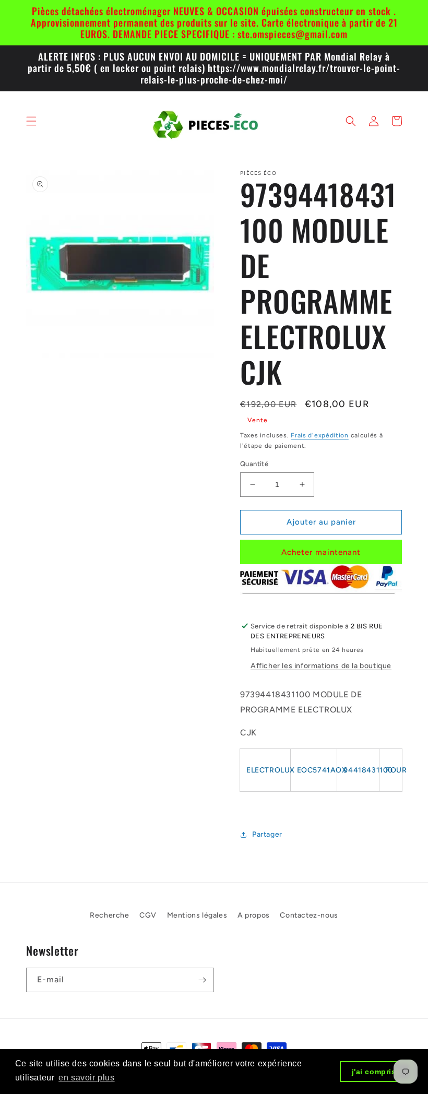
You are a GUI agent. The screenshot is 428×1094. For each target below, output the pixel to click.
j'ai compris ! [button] (376, 1071)
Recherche (109, 915)
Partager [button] (267, 834)
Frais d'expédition (320, 435)
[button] (31, 121)
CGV (148, 915)
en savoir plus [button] (86, 1077)
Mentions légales (197, 915)
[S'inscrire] (202, 980)
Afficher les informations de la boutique (321, 665)
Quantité (254, 464)
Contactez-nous (309, 915)
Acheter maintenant (321, 552)
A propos (253, 915)
